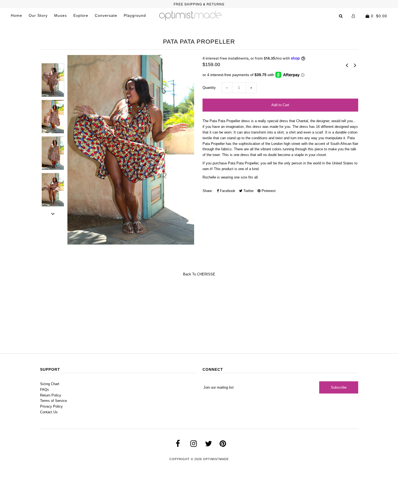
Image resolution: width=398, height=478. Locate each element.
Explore (80, 15)
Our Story (38, 15)
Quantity (209, 88)
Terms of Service (53, 401)
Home (16, 15)
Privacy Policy (51, 406)
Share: (208, 191)
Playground (135, 15)
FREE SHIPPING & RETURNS (199, 4)
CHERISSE (206, 274)
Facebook (227, 191)
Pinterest (268, 191)
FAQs (44, 390)
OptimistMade (216, 459)
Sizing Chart (49, 384)
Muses (60, 15)
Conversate (106, 15)
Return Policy (50, 395)
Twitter (248, 191)
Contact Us (49, 412)
